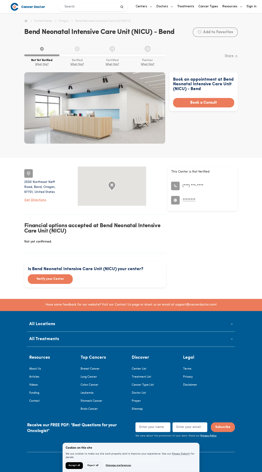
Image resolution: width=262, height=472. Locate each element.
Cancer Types (208, 6)
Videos (33, 384)
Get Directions (35, 200)
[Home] (26, 21)
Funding (34, 393)
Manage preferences (118, 465)
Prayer (136, 401)
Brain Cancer (89, 409)
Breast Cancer (90, 368)
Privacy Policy (180, 454)
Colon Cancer (89, 384)
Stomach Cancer (91, 401)
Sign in (251, 6)
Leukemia (87, 393)
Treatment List (141, 376)
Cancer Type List (143, 384)
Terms (187, 368)
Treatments (185, 6)
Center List (139, 368)
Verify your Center (50, 279)
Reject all (92, 465)
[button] (131, 324)
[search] (122, 7)
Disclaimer (190, 384)
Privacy (188, 376)
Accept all (74, 465)
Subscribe (222, 427)
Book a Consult (203, 103)
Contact (34, 401)
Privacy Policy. (208, 436)
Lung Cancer (89, 376)
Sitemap (137, 409)
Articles (34, 376)
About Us (35, 368)
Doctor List (139, 393)
